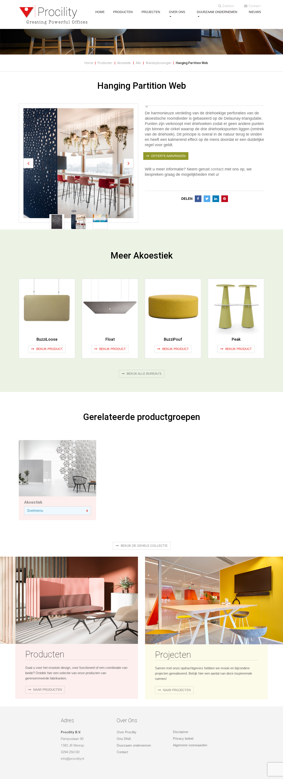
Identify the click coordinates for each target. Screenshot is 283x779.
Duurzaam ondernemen (217, 12)
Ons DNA (124, 739)
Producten (105, 63)
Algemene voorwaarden (190, 745)
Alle (138, 63)
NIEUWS (255, 12)
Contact (253, 6)
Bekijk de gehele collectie (144, 545)
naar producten (47, 689)
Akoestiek (124, 63)
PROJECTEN (151, 12)
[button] (28, 163)
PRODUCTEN (123, 12)
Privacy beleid (183, 738)
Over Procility (126, 732)
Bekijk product (49, 349)
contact (217, 169)
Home (88, 63)
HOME (100, 12)
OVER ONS (177, 12)
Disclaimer (180, 732)
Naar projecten (176, 690)
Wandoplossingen (158, 63)
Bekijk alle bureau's (143, 373)
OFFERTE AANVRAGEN (167, 156)
